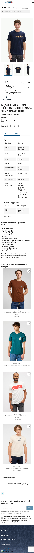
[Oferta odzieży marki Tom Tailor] (13, 7)
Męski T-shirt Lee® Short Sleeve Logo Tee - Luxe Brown (17, 312)
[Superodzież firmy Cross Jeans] (25, 8)
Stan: (5, 216)
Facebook (2, 493)
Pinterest (17, 125)
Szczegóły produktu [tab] (11, 134)
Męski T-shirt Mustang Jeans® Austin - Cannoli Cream (17, 415)
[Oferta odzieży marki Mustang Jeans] (18, 8)
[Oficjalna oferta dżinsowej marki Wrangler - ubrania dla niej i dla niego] (4, 7)
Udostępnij (10, 125)
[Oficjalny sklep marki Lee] (9, 7)
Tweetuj (14, 125)
